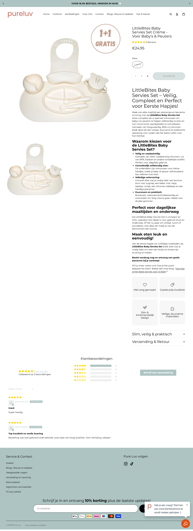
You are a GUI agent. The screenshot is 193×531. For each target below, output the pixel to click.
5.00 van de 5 (41, 371)
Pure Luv (17, 525)
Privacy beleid (13, 491)
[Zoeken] (170, 14)
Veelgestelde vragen (16, 472)
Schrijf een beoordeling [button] (158, 372)
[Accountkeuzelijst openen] (177, 14)
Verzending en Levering (18, 477)
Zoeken (10, 463)
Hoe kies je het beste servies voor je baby (158, 270)
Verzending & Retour (151, 341)
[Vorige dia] (3, 3)
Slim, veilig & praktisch (152, 334)
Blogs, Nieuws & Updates (19, 467)
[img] (14, 397)
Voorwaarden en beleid (35, 525)
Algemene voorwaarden (18, 487)
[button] (139, 42)
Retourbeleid (13, 482)
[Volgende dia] (189, 3)
